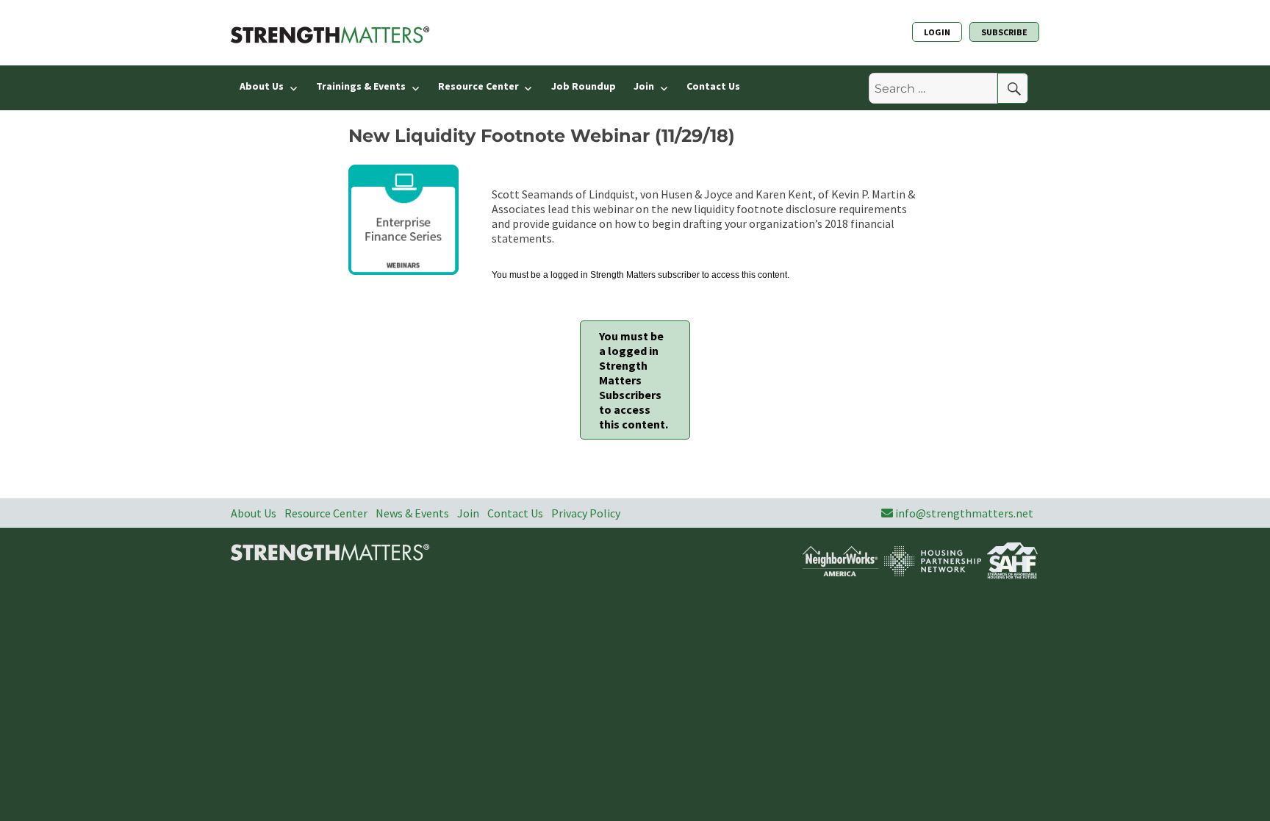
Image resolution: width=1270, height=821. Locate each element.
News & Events (412, 513)
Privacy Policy (585, 513)
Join (644, 86)
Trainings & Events (361, 86)
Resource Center (478, 86)
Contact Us (713, 86)
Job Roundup (583, 86)
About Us (262, 86)
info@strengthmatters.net (964, 513)
